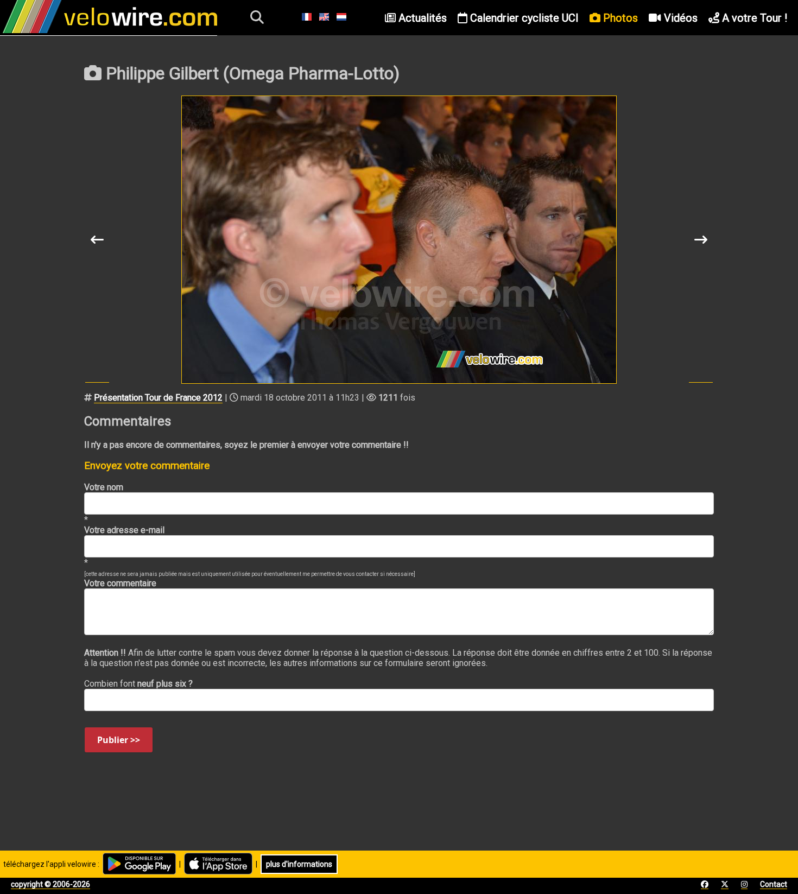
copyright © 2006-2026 (50, 884)
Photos (619, 17)
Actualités (421, 17)
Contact (773, 884)
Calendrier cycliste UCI (523, 17)
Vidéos (679, 17)
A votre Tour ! (753, 17)
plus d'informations (299, 864)
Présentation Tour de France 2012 (158, 397)
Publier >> (118, 740)
